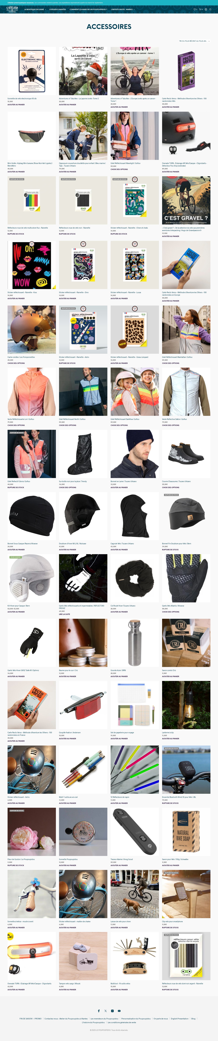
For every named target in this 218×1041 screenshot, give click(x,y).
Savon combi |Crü (169, 670)
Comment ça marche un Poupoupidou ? (88, 9)
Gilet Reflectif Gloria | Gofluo (19, 481)
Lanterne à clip (168, 732)
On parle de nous (161, 1018)
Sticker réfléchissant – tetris (19, 797)
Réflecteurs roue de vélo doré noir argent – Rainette (182, 984)
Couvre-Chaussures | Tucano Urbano (176, 481)
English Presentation (179, 1018)
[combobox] (194, 41)
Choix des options (119, 169)
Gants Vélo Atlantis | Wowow (173, 606)
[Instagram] (112, 1010)
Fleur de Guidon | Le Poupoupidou (21, 859)
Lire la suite (64, 614)
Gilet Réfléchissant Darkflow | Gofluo (125, 419)
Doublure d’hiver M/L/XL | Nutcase (72, 543)
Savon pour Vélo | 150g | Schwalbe (175, 859)
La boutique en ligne (34, 9)
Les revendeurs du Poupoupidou (104, 1018)
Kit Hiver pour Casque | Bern (19, 606)
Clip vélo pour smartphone (172, 921)
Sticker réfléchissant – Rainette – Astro (74, 357)
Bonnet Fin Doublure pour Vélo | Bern (176, 543)
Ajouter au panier (16, 105)
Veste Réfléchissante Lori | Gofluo (21, 419)
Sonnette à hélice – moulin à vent (20, 921)
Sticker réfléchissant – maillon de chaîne (74, 921)
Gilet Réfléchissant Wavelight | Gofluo (125, 163)
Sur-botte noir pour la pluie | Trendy (73, 481)
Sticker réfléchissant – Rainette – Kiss (22, 292)
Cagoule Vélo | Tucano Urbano (122, 543)
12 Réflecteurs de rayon (120, 797)
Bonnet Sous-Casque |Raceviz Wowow (22, 543)
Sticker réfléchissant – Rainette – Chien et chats (129, 228)
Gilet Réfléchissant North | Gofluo (72, 419)
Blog (193, 1018)
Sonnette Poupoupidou (68, 859)
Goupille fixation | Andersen (70, 732)
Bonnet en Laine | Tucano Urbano (124, 481)
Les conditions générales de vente (122, 1022)
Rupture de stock (16, 234)
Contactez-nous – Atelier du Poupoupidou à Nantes (66, 1018)
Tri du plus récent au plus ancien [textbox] (194, 41)
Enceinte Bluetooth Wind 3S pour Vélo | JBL (179, 797)
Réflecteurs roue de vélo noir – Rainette (74, 228)
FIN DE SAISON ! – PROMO (31, 1018)
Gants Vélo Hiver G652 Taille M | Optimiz (23, 670)
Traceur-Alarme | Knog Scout (122, 859)
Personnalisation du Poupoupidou (136, 1018)
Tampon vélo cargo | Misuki (69, 984)
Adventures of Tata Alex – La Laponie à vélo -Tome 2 (79, 99)
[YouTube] (119, 1010)
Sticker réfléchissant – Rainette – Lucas (126, 292)
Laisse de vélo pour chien (121, 921)
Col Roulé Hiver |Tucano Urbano (123, 606)
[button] (195, 9)
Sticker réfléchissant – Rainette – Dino (74, 292)
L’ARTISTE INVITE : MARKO (122, 9)
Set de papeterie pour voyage (122, 732)
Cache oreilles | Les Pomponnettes (21, 357)
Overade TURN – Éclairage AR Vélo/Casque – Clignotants (29, 984)
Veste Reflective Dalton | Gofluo (174, 419)
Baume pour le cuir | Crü (68, 670)
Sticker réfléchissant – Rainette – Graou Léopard (129, 357)
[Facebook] (98, 1010)
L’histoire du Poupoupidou (93, 1022)
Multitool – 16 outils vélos (120, 984)
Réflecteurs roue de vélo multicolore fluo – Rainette (28, 228)
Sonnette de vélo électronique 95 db (22, 99)
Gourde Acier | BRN (118, 670)
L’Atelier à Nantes (57, 9)
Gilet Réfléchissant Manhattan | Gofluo (177, 357)
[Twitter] (105, 1010)
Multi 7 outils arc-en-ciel (68, 797)
